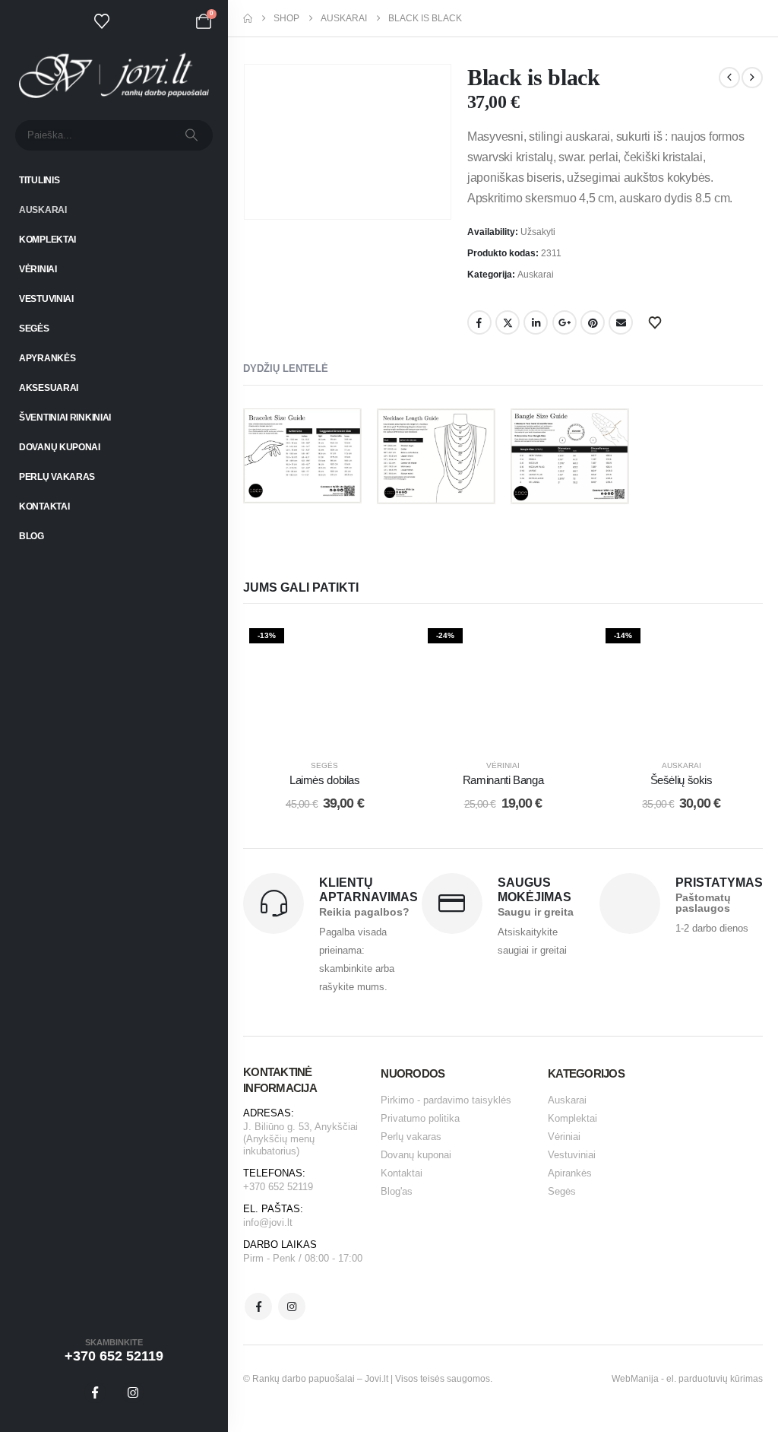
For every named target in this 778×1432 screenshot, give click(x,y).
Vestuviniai (46, 299)
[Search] (191, 135)
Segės (34, 328)
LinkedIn (535, 322)
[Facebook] (95, 1392)
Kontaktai (44, 506)
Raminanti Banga (503, 779)
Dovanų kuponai (59, 447)
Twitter (507, 322)
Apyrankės (47, 358)
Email (621, 322)
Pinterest (592, 322)
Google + (564, 322)
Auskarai (43, 210)
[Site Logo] (114, 75)
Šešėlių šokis (681, 779)
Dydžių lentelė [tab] (285, 368)
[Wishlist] (102, 21)
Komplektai (47, 239)
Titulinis (39, 180)
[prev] (729, 77)
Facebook (479, 322)
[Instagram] (133, 1392)
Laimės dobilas (324, 779)
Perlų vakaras (57, 477)
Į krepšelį (335, 729)
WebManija (635, 1378)
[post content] (324, 683)
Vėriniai (38, 269)
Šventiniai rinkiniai (65, 417)
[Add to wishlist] (383, 644)
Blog (31, 536)
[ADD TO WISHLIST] (657, 321)
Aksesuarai (48, 388)
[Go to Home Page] (247, 18)
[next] (752, 77)
